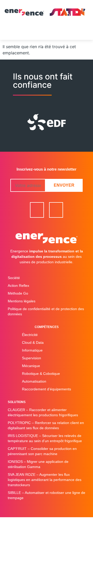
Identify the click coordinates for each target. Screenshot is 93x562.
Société (14, 278)
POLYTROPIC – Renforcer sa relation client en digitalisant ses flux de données (46, 425)
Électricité (30, 335)
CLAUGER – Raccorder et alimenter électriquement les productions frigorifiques (43, 412)
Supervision (31, 358)
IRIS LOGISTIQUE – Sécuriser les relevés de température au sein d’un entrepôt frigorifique (45, 438)
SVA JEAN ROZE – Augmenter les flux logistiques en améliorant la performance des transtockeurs (44, 479)
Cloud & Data (33, 342)
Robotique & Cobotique (41, 373)
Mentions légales (21, 301)
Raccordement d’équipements (46, 389)
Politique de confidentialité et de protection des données (46, 311)
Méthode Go (18, 293)
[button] (46, 32)
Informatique (32, 350)
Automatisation (34, 381)
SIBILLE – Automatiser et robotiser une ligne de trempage (46, 495)
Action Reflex (18, 285)
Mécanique (31, 366)
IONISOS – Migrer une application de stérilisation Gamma (38, 464)
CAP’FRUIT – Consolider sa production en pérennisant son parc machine (42, 451)
